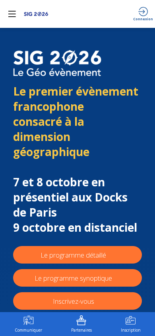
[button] (12, 14)
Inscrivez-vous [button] (74, 301)
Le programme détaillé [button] (73, 255)
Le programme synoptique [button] (73, 278)
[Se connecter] (143, 14)
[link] (28, 324)
